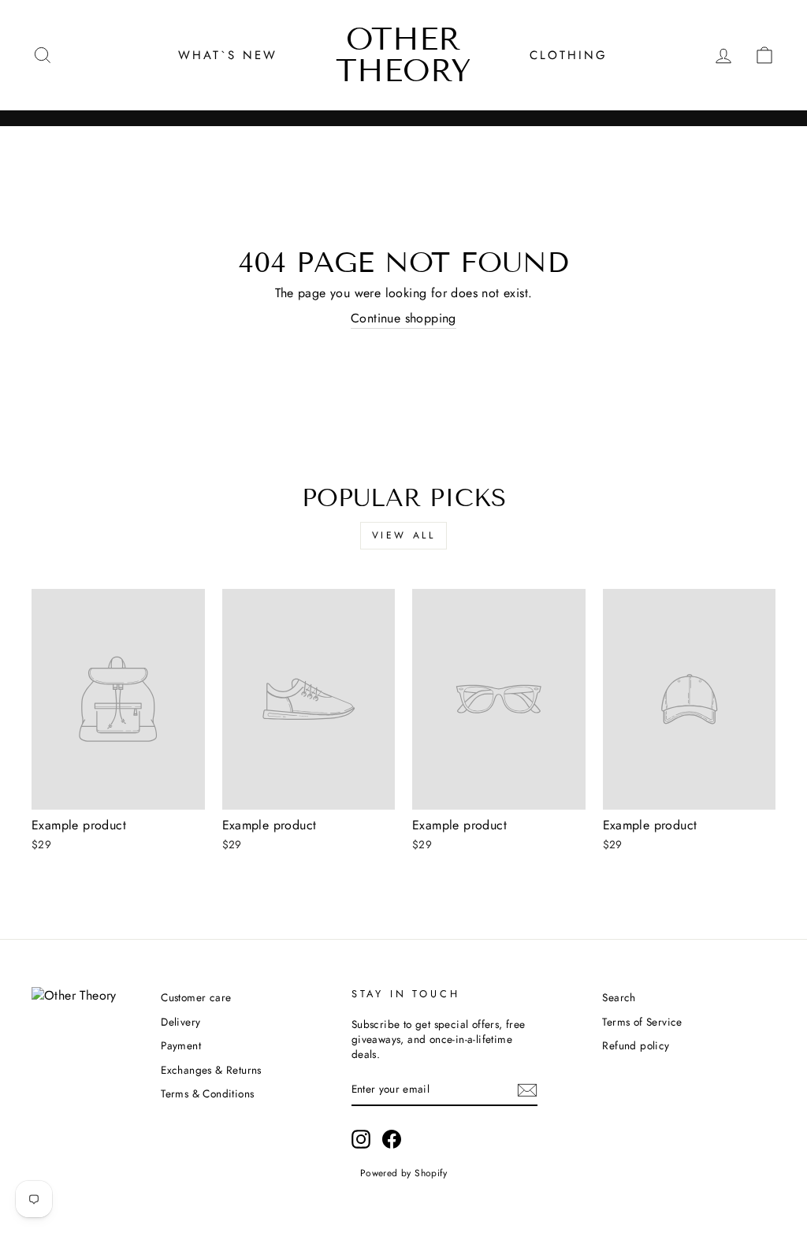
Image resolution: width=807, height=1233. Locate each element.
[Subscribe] (527, 1090)
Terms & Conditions (207, 1093)
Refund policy (635, 1045)
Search (618, 997)
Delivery (180, 1022)
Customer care (196, 997)
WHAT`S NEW (227, 55)
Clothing (569, 55)
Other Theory (403, 54)
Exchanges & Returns (211, 1070)
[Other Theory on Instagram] (360, 1139)
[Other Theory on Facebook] (391, 1139)
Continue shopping (403, 318)
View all (404, 535)
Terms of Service (642, 1022)
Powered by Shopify (403, 1173)
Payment (181, 1045)
